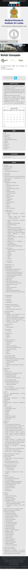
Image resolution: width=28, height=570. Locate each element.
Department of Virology (10, 182)
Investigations (9, 199)
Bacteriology (9, 211)
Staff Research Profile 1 (9, 511)
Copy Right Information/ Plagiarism (14, 273)
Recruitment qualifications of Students (15, 364)
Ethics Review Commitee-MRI (12, 478)
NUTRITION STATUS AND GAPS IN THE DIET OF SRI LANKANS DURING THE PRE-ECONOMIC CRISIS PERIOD (14, 91)
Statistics (8, 206)
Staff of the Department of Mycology (14, 318)
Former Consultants (11, 193)
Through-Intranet (10, 469)
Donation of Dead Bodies (11, 495)
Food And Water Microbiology (14, 227)
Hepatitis (8, 194)
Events (5, 145)
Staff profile (9, 288)
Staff (7, 205)
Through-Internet (10, 468)
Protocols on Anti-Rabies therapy (13, 347)
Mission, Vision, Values (10, 416)
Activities (6, 165)
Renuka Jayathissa (9, 540)
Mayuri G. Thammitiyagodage (12, 529)
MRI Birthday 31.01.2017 (11, 374)
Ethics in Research (9, 477)
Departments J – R (9, 264)
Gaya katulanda (9, 520)
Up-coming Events (9, 386)
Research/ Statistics (12, 244)
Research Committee (10, 487)
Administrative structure (10, 408)
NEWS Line (8, 437)
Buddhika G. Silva (8, 166)
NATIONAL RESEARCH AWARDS (12, 483)
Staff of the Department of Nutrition (12, 510)
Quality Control (11, 239)
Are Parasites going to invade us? (13, 424)
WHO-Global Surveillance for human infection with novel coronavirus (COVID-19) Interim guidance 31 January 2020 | (14, 552)
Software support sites (11, 287)
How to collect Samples (11, 346)
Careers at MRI (7, 168)
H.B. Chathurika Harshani (11, 522)
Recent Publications (9, 486)
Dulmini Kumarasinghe (10, 519)
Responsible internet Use (12, 284)
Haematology (8, 267)
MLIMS (6, 400)
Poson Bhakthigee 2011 (10, 379)
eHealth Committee (10, 276)
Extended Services (9, 497)
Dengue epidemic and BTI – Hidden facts (14, 425)
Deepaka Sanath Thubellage (11, 516)
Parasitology (8, 329)
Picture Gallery (7, 138)
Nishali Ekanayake (9, 532)
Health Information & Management (13, 269)
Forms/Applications (9, 480)
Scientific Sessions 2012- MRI (12, 381)
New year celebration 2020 (11, 461)
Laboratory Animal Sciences (11, 304)
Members (6, 396)
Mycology (7, 312)
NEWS (5, 142)
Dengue (8, 190)
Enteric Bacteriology (12, 224)
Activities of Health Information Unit (14, 272)
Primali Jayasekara (9, 534)
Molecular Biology (9, 311)
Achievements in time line (12, 270)
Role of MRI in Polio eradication (12, 444)
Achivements (8, 371)
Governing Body (10, 361)
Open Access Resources (12, 281)
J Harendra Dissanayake (11, 523)
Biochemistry (9, 248)
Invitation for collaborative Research (13, 427)
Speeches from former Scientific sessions (14, 448)
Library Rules (9, 278)
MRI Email (6, 421)
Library (5, 148)
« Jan (4, 126)
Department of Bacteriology (14, 223)
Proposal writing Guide (10, 484)
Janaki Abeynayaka (9, 525)
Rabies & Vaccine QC (10, 339)
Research (6, 136)
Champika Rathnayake (10, 513)
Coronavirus (7, 174)
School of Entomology (10, 357)
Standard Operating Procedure (13, 290)
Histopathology (8, 295)
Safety (7, 285)
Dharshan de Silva (9, 517)
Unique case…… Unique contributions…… (15, 451)
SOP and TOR (8, 490)
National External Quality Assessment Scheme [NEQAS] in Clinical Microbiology (16, 234)
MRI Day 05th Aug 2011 (10, 376)
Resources (7, 489)
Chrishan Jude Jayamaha (11, 514)
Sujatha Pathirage (9, 543)
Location (7, 414)
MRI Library (9, 279)
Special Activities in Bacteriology (15, 245)
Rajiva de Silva (8, 537)
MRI (5, 133)
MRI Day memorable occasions (13, 377)
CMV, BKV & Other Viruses (12, 185)
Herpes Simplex (10, 196)
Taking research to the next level (12, 450)
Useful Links (8, 419)
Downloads (6, 147)
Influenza (8, 197)
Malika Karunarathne (10, 528)
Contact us (8, 187)
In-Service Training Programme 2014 (13, 373)
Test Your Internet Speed (10, 548)
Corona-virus (7, 173)
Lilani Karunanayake (10, 526)
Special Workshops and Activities (13, 309)
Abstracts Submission (11, 384)
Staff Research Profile (10, 417)
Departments (7, 135)
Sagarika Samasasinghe (10, 542)
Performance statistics (9, 455)
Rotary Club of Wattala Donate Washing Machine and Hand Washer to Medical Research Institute (14, 98)
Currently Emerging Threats (12, 188)
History (9, 252)
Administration (8, 407)
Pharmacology (8, 333)
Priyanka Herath (9, 535)
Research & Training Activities (13, 306)
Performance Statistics (10, 498)
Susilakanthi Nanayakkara (11, 545)
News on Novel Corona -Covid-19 (12, 453)
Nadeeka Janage (9, 531)
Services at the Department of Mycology (15, 317)
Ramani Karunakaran (10, 538)
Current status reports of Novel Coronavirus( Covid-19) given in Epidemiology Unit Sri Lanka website (14, 178)
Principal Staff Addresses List (12, 171)
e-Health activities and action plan (14, 275)
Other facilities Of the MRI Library (14, 282)
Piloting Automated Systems (10, 139)
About (7, 184)
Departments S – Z (9, 266)
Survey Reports (9, 327)
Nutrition (7, 325)
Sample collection (10, 202)
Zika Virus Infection (10, 208)
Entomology (9, 260)
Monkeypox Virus (8, 95)
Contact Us (6, 144)
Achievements (9, 341)
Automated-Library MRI (10, 466)
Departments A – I (9, 210)
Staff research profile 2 (9, 547)
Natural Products (9, 324)
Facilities (7, 411)
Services (6, 141)
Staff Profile (9, 302)
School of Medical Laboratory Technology (14, 358)
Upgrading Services (9, 500)
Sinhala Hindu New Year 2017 (12, 462)
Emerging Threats (10, 191)
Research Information (11, 349)
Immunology (8, 299)
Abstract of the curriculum (12, 360)
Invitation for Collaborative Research (13, 481)
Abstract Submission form (12, 382)
